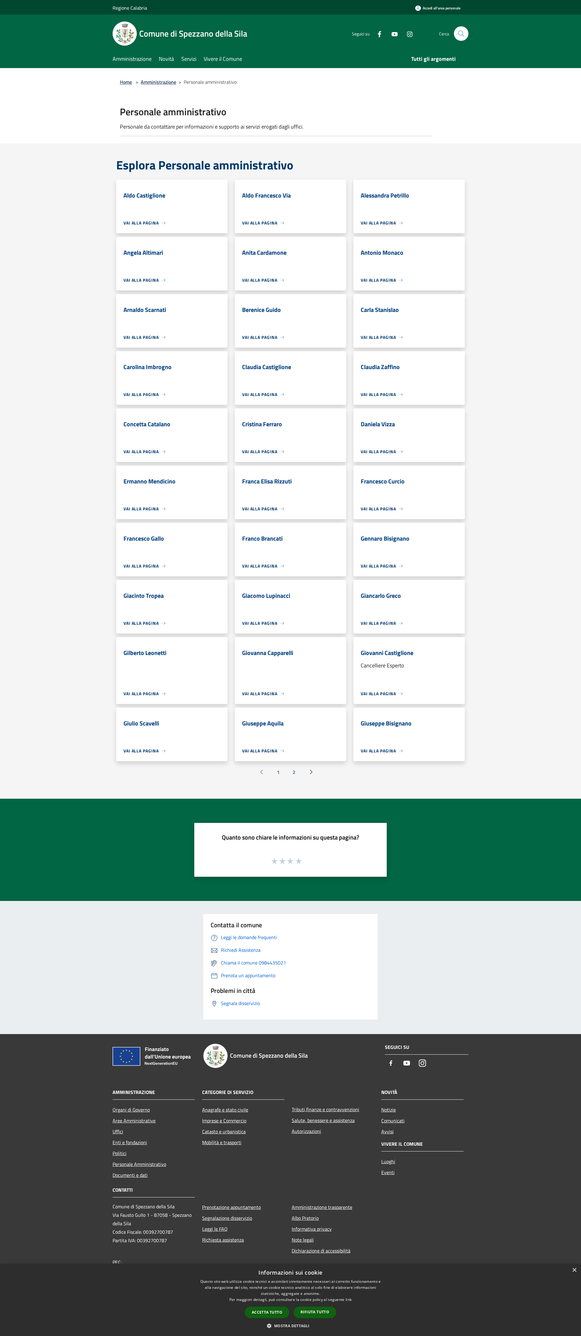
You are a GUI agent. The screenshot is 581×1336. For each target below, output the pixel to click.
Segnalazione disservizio (227, 1218)
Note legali (303, 1239)
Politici (119, 1153)
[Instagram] (407, 33)
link (349, 1299)
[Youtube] (392, 33)
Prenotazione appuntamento (231, 1207)
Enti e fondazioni (130, 1142)
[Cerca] (461, 33)
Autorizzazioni (306, 1131)
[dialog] (290, 1300)
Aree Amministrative (134, 1120)
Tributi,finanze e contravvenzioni (325, 1109)
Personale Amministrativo (139, 1164)
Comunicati (393, 1120)
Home (126, 82)
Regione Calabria (130, 7)
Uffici (118, 1131)
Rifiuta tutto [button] (314, 1312)
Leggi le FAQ (215, 1229)
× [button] (574, 1270)
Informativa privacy (312, 1229)
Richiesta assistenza (223, 1239)
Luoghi (388, 1161)
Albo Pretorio (305, 1218)
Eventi (388, 1172)
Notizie (388, 1109)
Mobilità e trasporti (221, 1142)
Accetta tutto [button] (267, 1312)
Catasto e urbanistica (224, 1131)
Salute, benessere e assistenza (323, 1120)
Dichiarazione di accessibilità (321, 1250)
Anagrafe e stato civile (225, 1109)
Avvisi (387, 1131)
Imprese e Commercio (224, 1120)
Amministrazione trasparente (322, 1207)
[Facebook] (377, 33)
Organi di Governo (131, 1109)
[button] (290, 1326)
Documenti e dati (130, 1175)
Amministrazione (158, 82)
